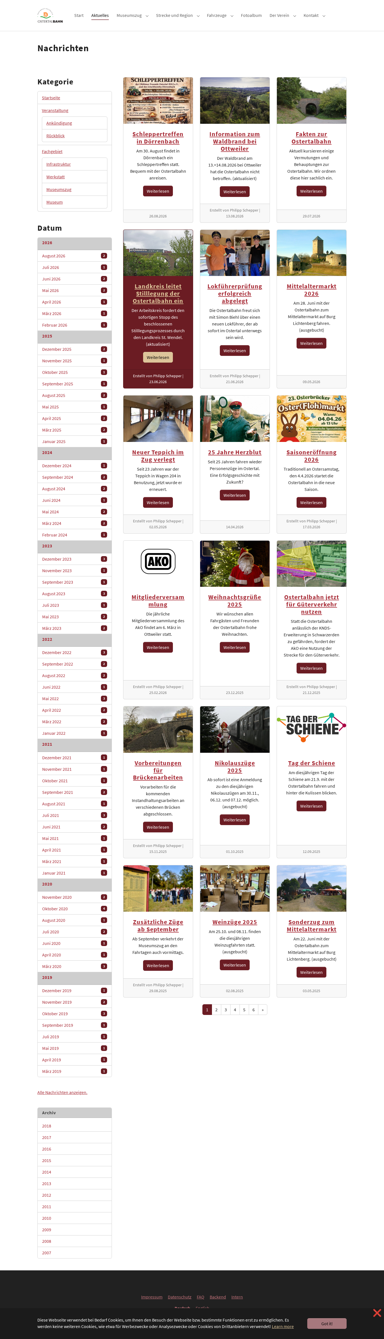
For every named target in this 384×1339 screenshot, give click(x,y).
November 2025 (73, 360)
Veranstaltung (55, 110)
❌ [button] (377, 1313)
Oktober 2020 (73, 908)
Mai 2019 (73, 1048)
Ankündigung (59, 123)
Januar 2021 (73, 873)
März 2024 (73, 523)
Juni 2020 (73, 943)
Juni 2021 (73, 827)
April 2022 (73, 710)
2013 (73, 1183)
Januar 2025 (73, 441)
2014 (73, 1172)
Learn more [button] (283, 1326)
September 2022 (73, 664)
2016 (73, 1149)
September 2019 (73, 1025)
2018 (73, 1126)
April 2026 (73, 302)
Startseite (51, 97)
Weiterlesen (158, 191)
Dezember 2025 (73, 349)
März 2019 (73, 1071)
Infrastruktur (58, 164)
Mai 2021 (73, 838)
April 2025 (73, 418)
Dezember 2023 (73, 559)
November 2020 (73, 897)
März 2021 (73, 861)
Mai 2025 (73, 407)
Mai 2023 (73, 616)
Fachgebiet (52, 151)
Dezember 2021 (73, 757)
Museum (54, 202)
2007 (73, 1252)
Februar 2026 (73, 325)
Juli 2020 (73, 931)
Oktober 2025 (73, 372)
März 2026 (73, 313)
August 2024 (73, 488)
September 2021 (73, 792)
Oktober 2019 (73, 1013)
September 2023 (73, 582)
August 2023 (73, 593)
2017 (73, 1137)
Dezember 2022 (73, 652)
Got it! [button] (327, 1323)
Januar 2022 (73, 733)
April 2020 (73, 955)
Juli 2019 (73, 1036)
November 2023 (73, 570)
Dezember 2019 (73, 990)
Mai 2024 (73, 512)
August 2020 (73, 920)
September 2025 (73, 384)
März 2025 (73, 430)
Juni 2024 (73, 500)
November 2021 (73, 769)
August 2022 (73, 675)
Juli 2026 (73, 267)
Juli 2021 (73, 815)
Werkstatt (55, 176)
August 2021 (73, 803)
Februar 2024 (73, 535)
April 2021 (73, 850)
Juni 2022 (73, 687)
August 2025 (73, 395)
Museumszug (58, 189)
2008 (73, 1241)
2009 (73, 1229)
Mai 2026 (73, 290)
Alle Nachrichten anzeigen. (62, 1092)
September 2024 (73, 477)
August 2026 (73, 256)
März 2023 (73, 628)
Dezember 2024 (73, 465)
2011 (73, 1206)
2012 (73, 1195)
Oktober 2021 (73, 780)
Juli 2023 (73, 605)
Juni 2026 (73, 279)
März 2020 (73, 966)
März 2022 (73, 721)
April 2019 (73, 1059)
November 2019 (73, 1002)
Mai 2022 (73, 698)
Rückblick (55, 135)
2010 (73, 1218)
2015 (73, 1160)
